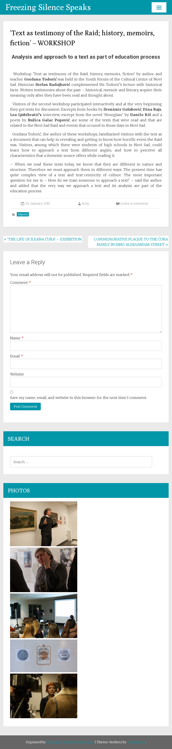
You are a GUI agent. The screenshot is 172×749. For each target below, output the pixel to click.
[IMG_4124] (43, 637)
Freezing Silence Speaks (48, 7)
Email (16, 356)
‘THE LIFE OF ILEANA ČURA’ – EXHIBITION (43, 239)
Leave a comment (134, 203)
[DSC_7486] (43, 545)
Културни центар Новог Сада (70, 742)
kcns (85, 203)
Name (17, 338)
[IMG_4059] (43, 717)
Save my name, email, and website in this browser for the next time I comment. (78, 397)
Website (17, 374)
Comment (20, 282)
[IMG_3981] (43, 591)
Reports (23, 214)
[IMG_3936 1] (43, 671)
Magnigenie (136, 742)
